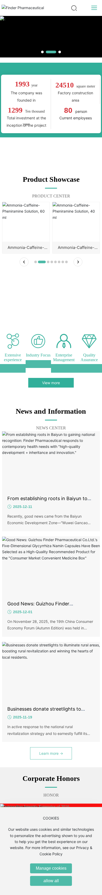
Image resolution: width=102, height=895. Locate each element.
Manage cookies (51, 868)
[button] (42, 52)
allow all (51, 881)
